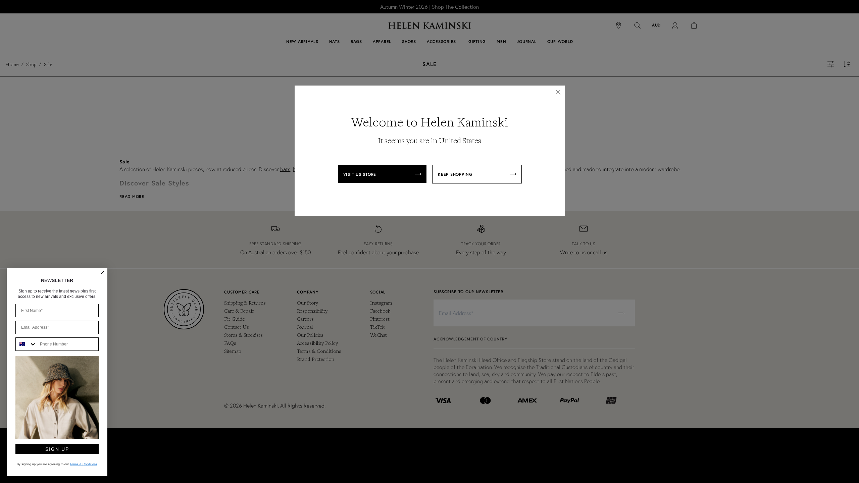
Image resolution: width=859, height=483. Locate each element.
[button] (558, 92)
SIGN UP (57, 449)
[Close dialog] (102, 272)
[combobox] (26, 344)
